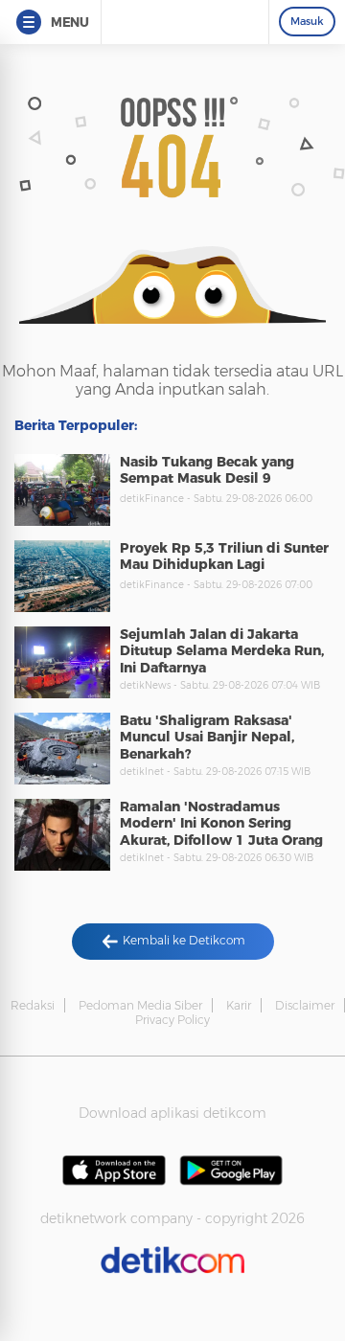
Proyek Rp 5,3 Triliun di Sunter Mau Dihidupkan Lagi (224, 556)
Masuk (307, 21)
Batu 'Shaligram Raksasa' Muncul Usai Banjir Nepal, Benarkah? (207, 737)
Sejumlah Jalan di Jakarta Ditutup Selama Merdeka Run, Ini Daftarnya (222, 650)
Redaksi (33, 1005)
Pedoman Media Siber (140, 1005)
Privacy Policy (172, 1019)
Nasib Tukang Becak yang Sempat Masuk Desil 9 (207, 470)
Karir (238, 1005)
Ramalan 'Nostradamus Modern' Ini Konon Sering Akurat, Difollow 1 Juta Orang (221, 823)
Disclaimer (304, 1005)
